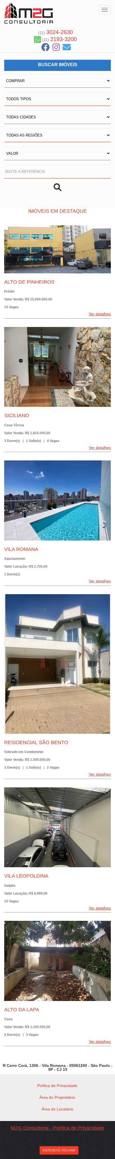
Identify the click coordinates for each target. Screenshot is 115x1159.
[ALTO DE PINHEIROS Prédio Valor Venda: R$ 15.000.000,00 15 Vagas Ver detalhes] (57, 249)
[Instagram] (56, 47)
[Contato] (67, 47)
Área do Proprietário (57, 1097)
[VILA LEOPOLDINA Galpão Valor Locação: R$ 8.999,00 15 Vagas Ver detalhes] (57, 827)
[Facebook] (45, 47)
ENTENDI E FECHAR (59, 1150)
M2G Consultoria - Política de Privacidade (57, 1128)
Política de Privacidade (57, 1085)
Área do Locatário (57, 1109)
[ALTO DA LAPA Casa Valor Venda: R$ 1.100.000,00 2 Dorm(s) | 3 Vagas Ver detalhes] (57, 961)
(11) (55, 32)
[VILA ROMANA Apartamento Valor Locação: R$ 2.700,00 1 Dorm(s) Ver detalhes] (57, 500)
